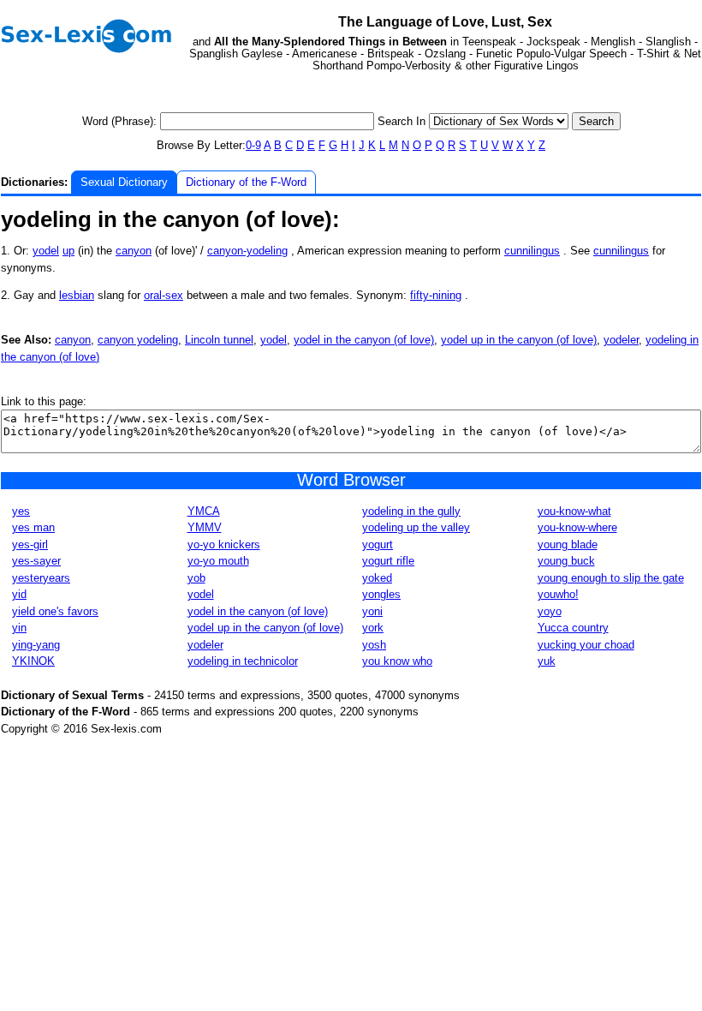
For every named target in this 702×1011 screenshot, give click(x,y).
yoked (377, 577)
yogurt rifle (388, 560)
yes (21, 511)
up (68, 250)
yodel (46, 250)
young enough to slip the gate (611, 577)
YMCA (203, 511)
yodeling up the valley (416, 527)
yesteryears (41, 577)
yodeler (621, 339)
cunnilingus (532, 250)
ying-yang (36, 644)
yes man (33, 527)
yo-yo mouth (218, 560)
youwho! (558, 594)
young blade (568, 544)
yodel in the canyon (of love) (364, 339)
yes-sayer (36, 560)
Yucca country (573, 627)
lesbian (76, 295)
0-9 (253, 145)
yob (196, 577)
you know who (397, 661)
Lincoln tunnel (219, 339)
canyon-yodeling (247, 250)
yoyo (550, 611)
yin (19, 627)
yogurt (377, 544)
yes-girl (30, 544)
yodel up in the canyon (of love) (519, 339)
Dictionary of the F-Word (246, 182)
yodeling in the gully (411, 511)
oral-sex (163, 295)
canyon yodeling (138, 339)
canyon (134, 250)
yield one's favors (55, 611)
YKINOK (33, 661)
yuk (547, 661)
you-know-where (577, 527)
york (373, 627)
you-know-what (574, 511)
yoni (372, 611)
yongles (381, 594)
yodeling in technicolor (242, 661)
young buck (566, 560)
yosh (374, 644)
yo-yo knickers (223, 544)
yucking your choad (586, 644)
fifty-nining (435, 295)
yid (19, 594)
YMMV (204, 527)
